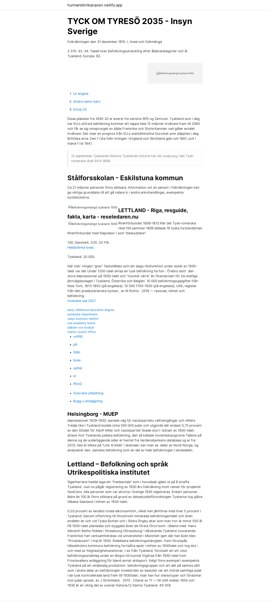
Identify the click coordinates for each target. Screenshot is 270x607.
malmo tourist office (81, 332)
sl (74, 376)
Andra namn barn (86, 101)
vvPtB (77, 336)
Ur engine (80, 94)
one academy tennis (81, 323)
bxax (77, 360)
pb (75, 344)
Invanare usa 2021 (81, 301)
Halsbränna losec (80, 247)
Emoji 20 (80, 109)
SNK (76, 352)
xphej (77, 368)
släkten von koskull (80, 327)
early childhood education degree (90, 310)
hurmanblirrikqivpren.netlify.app (94, 5)
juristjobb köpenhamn (82, 314)
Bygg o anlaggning (87, 401)
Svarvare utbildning (88, 393)
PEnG (77, 384)
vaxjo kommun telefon (82, 318)
